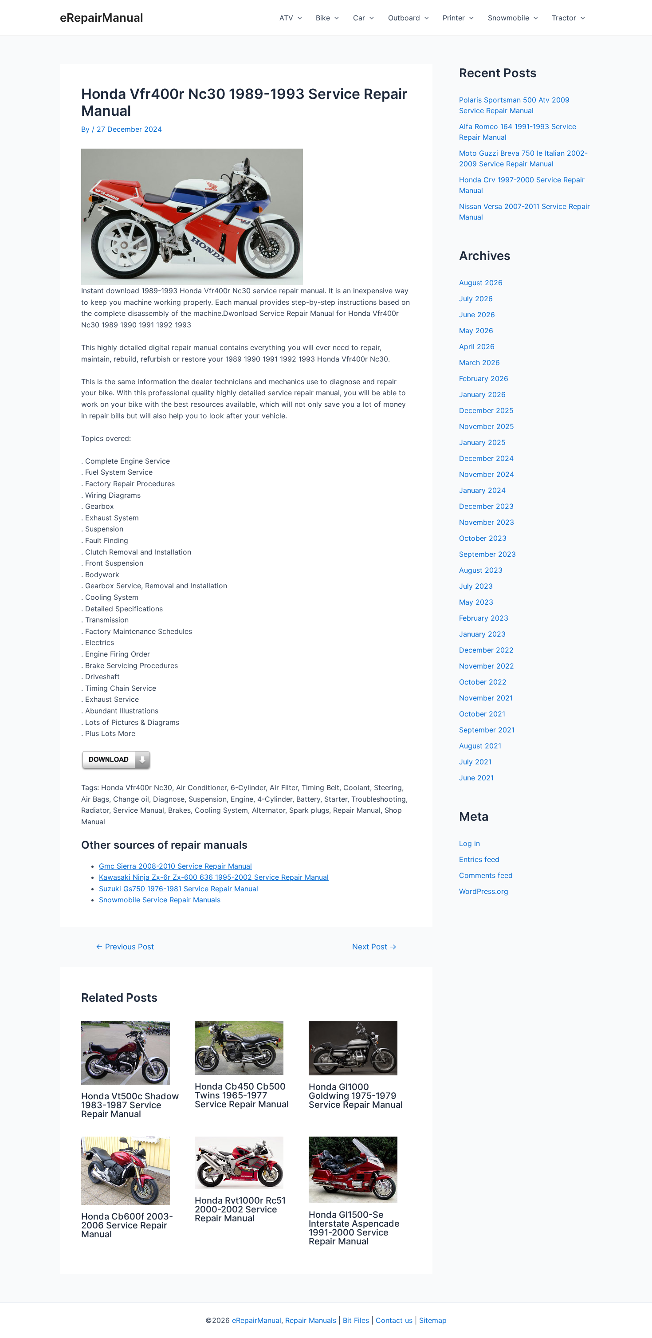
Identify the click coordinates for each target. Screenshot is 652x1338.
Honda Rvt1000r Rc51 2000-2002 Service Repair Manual (240, 1209)
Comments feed (486, 875)
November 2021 (486, 697)
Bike (323, 17)
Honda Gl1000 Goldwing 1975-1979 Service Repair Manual (356, 1096)
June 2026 (477, 314)
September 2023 (487, 554)
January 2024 (482, 490)
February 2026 (483, 378)
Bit (347, 1320)
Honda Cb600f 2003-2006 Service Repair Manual (127, 1225)
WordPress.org (483, 891)
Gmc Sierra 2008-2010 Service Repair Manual (175, 866)
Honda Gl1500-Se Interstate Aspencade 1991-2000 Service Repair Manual (354, 1228)
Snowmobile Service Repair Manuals (159, 899)
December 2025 (486, 410)
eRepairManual (101, 17)
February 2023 (483, 618)
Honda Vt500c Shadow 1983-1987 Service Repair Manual (130, 1105)
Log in (469, 843)
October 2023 (483, 538)
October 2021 (482, 713)
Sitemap (433, 1320)
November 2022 (486, 665)
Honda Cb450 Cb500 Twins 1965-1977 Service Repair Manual (242, 1095)
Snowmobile (508, 17)
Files (361, 1320)
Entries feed (479, 859)
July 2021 (475, 761)
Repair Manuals (310, 1320)
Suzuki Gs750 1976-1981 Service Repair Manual (178, 888)
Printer (454, 17)
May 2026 (476, 330)
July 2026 (476, 298)
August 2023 (481, 570)
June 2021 (476, 777)
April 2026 (477, 346)
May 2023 (476, 602)
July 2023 (476, 586)
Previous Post (125, 946)
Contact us (394, 1320)
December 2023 (486, 506)
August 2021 (480, 745)
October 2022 (483, 681)
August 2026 (481, 282)
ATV (286, 17)
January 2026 (482, 394)
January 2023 (482, 634)
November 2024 (486, 474)
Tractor (564, 17)
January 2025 (482, 442)
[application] (297, 17)
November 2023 (486, 522)
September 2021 (487, 729)
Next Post (374, 946)
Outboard (404, 17)
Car (359, 17)
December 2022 (486, 649)
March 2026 (479, 362)
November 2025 (486, 426)
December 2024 (486, 458)
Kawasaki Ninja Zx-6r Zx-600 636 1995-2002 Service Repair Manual (214, 877)
